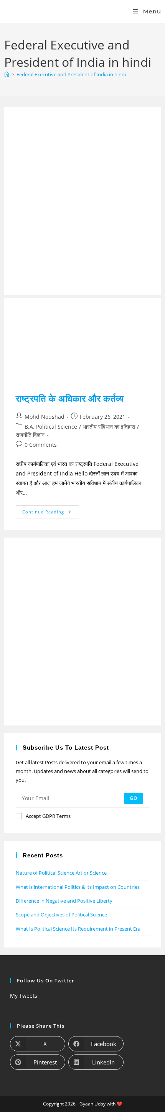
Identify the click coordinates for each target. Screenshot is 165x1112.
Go (133, 798)
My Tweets (23, 995)
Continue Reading (50, 510)
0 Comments (41, 444)
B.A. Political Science (51, 426)
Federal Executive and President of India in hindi (71, 74)
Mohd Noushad (44, 416)
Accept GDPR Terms (48, 816)
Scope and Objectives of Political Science (61, 914)
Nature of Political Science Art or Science (61, 872)
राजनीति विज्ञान (30, 434)
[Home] (6, 74)
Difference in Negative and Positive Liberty (64, 900)
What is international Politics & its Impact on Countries (78, 886)
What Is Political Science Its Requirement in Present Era (78, 928)
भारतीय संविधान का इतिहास (109, 426)
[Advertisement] (82, 200)
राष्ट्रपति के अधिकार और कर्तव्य (70, 398)
